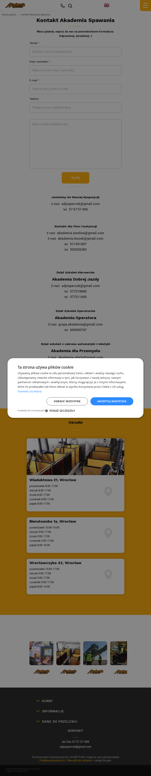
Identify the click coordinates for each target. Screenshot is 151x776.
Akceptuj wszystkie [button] (111, 401)
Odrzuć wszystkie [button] (67, 401)
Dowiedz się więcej (30, 391)
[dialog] (75, 388)
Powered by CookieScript (31, 410)
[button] (60, 410)
